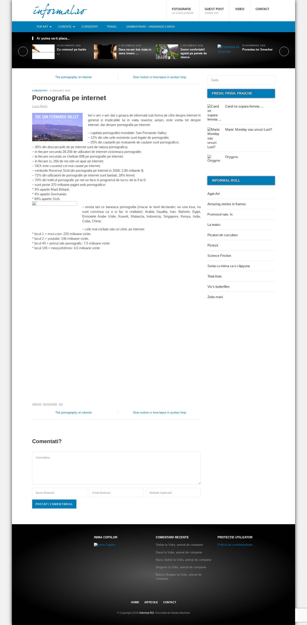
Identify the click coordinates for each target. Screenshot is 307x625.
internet (36, 404)
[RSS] (272, 27)
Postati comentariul (54, 504)
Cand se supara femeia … (244, 106)
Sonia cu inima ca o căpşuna (228, 266)
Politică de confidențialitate (235, 544)
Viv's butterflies (218, 286)
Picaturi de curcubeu (222, 235)
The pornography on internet (73, 77)
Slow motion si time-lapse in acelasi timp (159, 77)
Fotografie (183, 11)
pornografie (50, 404)
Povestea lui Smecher (257, 49)
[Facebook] (257, 27)
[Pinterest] (267, 27)
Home (135, 602)
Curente (64, 26)
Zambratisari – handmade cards (150, 26)
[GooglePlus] (42, 397)
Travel (112, 26)
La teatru (213, 225)
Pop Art (42, 26)
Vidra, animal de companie (185, 544)
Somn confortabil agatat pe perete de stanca (193, 53)
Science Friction (219, 255)
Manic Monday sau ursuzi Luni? (248, 129)
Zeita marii (215, 297)
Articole (151, 602)
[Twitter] (262, 27)
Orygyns (231, 157)
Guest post (214, 11)
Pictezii (212, 245)
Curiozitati (90, 26)
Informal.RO (146, 612)
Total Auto (214, 276)
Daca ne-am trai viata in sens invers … (135, 51)
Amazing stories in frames (226, 204)
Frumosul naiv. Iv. (220, 214)
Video (239, 9)
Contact (262, 9)
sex (61, 404)
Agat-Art (213, 194)
